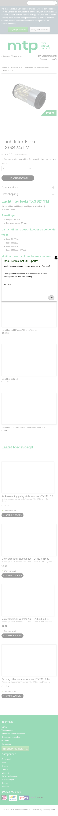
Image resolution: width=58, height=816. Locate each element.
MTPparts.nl (44, 266)
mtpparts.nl (8, 284)
